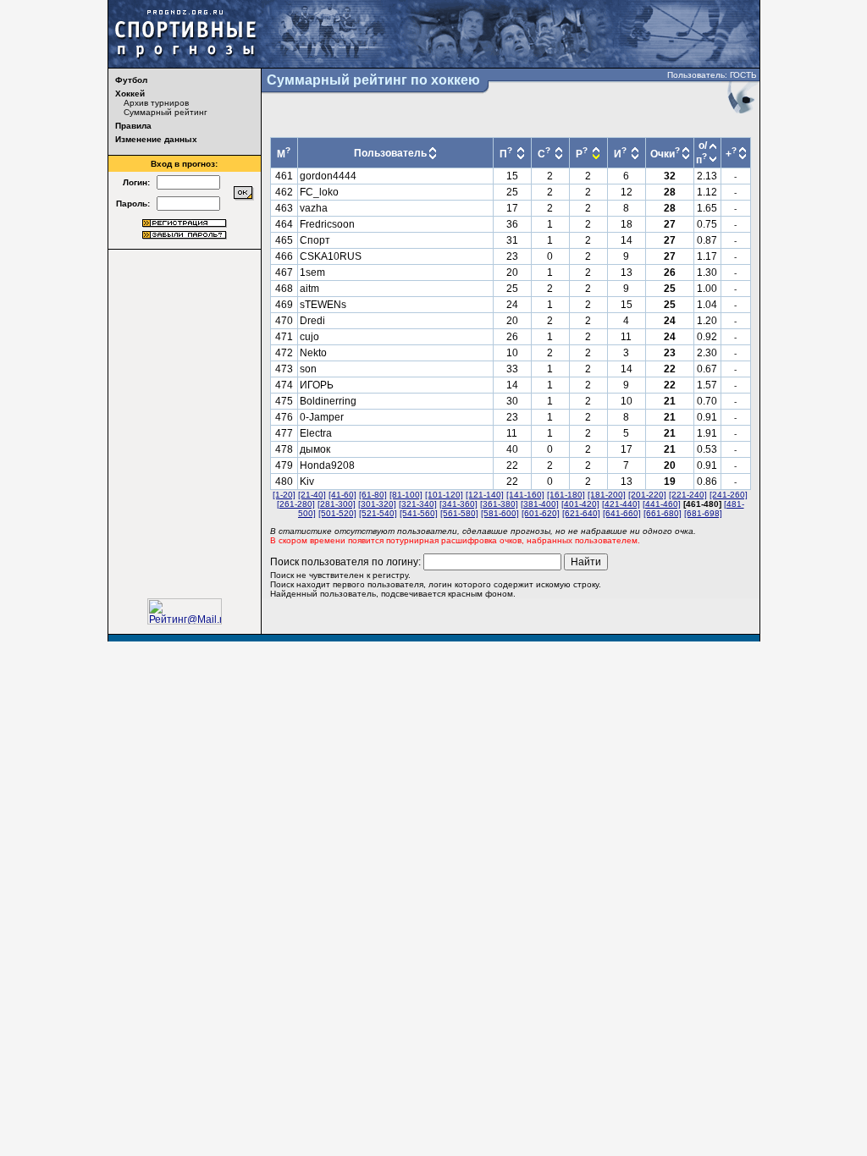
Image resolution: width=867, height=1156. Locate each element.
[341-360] (458, 504)
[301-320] (377, 504)
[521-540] (378, 513)
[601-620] (541, 513)
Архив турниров (156, 102)
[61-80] (373, 494)
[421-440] (621, 504)
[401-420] (580, 504)
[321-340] (418, 504)
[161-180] (566, 494)
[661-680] (662, 513)
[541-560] (419, 513)
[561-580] (459, 513)
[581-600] (500, 513)
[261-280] (296, 504)
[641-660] (622, 513)
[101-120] (444, 494)
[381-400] (540, 504)
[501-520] (337, 513)
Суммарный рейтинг (165, 112)
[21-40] (312, 494)
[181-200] (607, 494)
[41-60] (342, 494)
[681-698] (703, 513)
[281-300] (337, 504)
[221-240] (688, 494)
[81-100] (405, 494)
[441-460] (662, 504)
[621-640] (581, 513)
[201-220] (647, 494)
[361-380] (499, 504)
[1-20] (284, 494)
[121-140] (485, 494)
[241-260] (729, 494)
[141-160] (525, 494)
